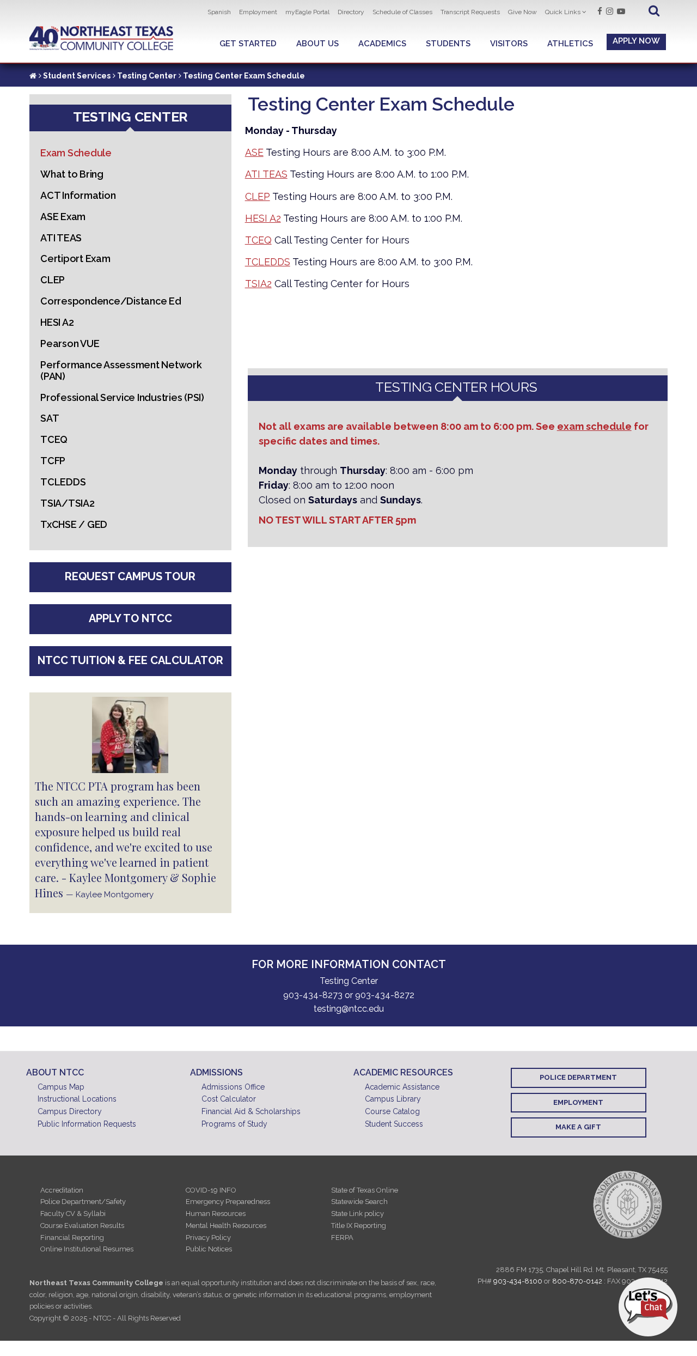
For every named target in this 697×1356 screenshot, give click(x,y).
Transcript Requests (470, 12)
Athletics (570, 43)
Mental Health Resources (226, 1225)
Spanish (219, 12)
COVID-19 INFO (211, 1190)
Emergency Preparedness (228, 1201)
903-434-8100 (517, 1281)
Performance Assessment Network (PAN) (121, 370)
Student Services (77, 75)
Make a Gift (578, 1127)
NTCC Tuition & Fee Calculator (130, 660)
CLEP (257, 196)
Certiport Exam (75, 258)
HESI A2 (263, 218)
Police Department (578, 1077)
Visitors (509, 43)
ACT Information (77, 195)
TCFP (52, 460)
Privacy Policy (208, 1237)
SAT (49, 418)
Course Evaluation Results (82, 1225)
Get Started (248, 43)
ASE (254, 152)
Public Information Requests (87, 1124)
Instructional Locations (77, 1098)
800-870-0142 (577, 1281)
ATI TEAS (266, 174)
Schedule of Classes (402, 12)
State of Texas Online (364, 1190)
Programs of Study (234, 1124)
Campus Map (61, 1087)
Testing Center (146, 75)
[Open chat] (648, 1307)
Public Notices (209, 1249)
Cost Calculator (228, 1098)
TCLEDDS (267, 261)
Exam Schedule (76, 153)
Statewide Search (359, 1201)
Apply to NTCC (130, 618)
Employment (258, 12)
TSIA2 (258, 283)
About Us (317, 43)
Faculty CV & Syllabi (73, 1213)
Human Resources (216, 1213)
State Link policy (357, 1213)
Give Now (522, 12)
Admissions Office (233, 1087)
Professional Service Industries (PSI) (122, 397)
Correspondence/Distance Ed (110, 301)
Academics (382, 43)
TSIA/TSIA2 (67, 503)
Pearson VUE (69, 343)
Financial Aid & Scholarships (251, 1111)
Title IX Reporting (358, 1225)
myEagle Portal (307, 12)
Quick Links (562, 12)
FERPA (342, 1237)
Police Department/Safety (83, 1201)
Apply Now (636, 41)
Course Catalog (392, 1111)
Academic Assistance (402, 1087)
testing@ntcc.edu (349, 1009)
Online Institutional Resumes (86, 1249)
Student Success (394, 1124)
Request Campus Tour (130, 576)
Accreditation (61, 1190)
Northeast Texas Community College (101, 38)
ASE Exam (62, 216)
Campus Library (393, 1098)
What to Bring (71, 174)
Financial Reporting (72, 1237)
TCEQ (258, 240)
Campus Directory (70, 1111)
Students (448, 43)
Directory (351, 12)
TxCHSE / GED (73, 524)
